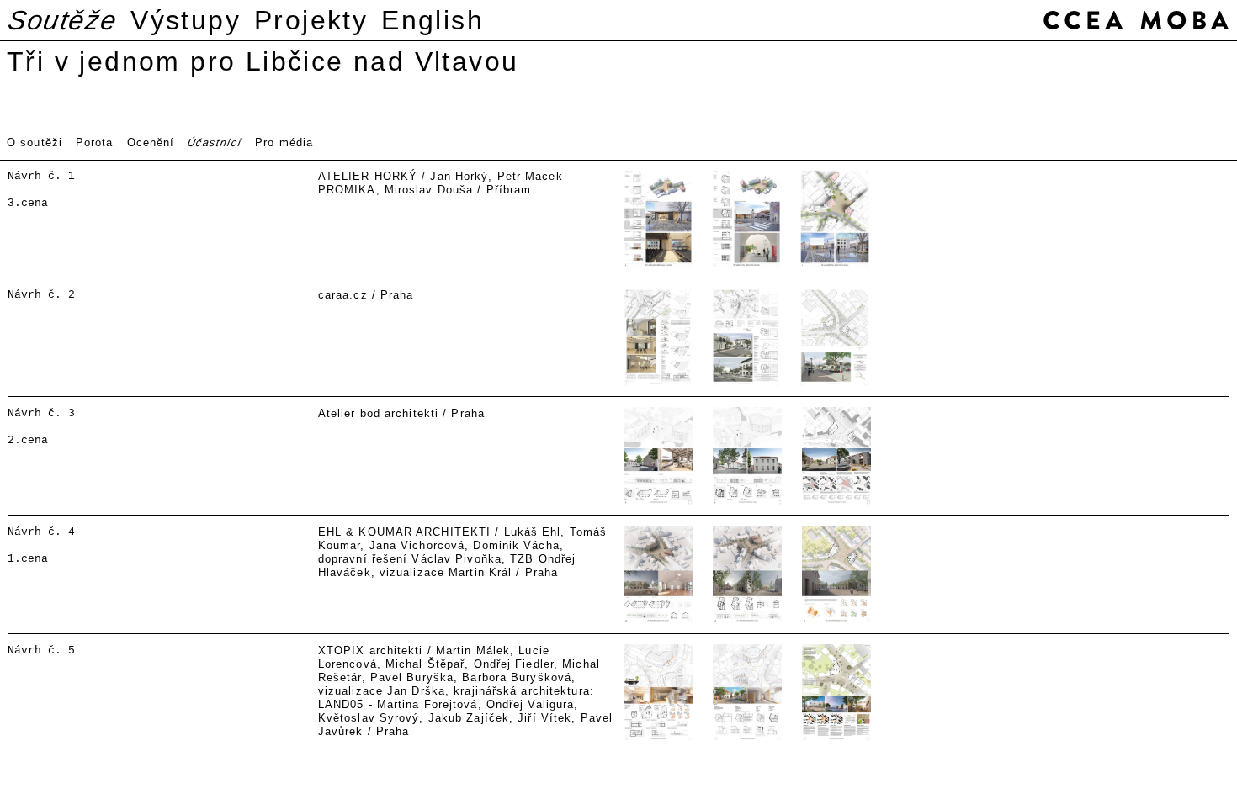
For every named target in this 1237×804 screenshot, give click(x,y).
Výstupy (185, 20)
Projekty (311, 20)
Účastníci (214, 142)
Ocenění (151, 142)
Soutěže (62, 20)
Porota (95, 142)
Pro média (284, 142)
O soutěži (34, 142)
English (432, 20)
